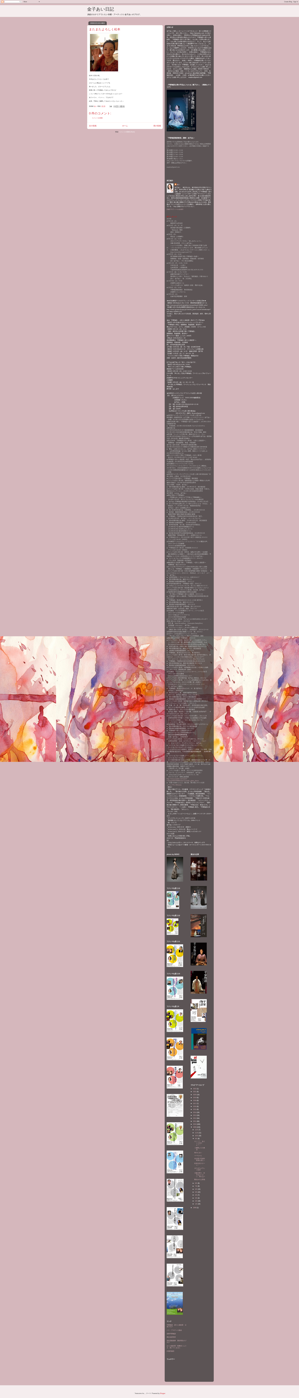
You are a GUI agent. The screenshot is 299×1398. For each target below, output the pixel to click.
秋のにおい (198, 1152)
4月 (196, 1195)
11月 (197, 1133)
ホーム (125, 126)
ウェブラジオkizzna (175, 785)
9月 (196, 1138)
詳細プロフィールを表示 (175, 209)
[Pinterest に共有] (123, 106)
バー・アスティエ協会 (174, 1330)
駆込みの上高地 (199, 1179)
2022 (195, 1089)
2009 (195, 1127)
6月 (196, 1189)
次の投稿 (92, 126)
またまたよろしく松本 (199, 1169)
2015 (195, 1109)
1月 (196, 1204)
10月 (197, 1136)
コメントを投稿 (97, 118)
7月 (196, 1186)
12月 (197, 1130)
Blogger (162, 1393)
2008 (195, 1208)
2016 (195, 1106)
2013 (195, 1115)
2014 (195, 1112)
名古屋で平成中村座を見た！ (199, 1159)
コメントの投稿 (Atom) (127, 132)
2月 (196, 1201)
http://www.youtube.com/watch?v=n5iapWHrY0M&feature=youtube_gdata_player (183, 779)
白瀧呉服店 (170, 1351)
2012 (195, 1118)
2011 (195, 1121)
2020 (195, 1095)
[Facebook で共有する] (121, 106)
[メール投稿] (110, 106)
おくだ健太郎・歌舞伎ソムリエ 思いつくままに (176, 1347)
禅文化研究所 (171, 1337)
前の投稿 (157, 126)
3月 (196, 1198)
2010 (195, 1124)
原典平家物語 (171, 1334)
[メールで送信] (115, 106)
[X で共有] (119, 106)
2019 (195, 1097)
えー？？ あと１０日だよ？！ (199, 1143)
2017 (195, 1103)
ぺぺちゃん (198, 1155)
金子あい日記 (100, 9)
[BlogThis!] (117, 106)
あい (178, 184)
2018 (195, 1100)
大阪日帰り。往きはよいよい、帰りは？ (199, 1174)
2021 (195, 1091)
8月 (196, 1183)
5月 (196, 1192)
